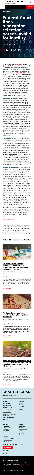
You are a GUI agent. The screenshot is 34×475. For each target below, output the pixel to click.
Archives (21, 433)
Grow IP (6, 429)
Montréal (21, 406)
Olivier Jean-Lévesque (16, 271)
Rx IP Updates (23, 427)
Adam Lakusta (14, 368)
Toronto (21, 404)
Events (21, 432)
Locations (30, 6)
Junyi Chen (6, 219)
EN (6, 6)
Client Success (23, 429)
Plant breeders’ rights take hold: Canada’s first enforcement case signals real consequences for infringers (17, 363)
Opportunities (8, 440)
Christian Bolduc (14, 319)
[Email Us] (30, 2)
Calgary (21, 409)
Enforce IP (7, 427)
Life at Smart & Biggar (10, 438)
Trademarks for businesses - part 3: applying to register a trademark (15, 315)
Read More (7, 288)
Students (6, 441)
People (5, 401)
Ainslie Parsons (24, 368)
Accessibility (7, 405)
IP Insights (22, 426)
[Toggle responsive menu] (2, 7)
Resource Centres (24, 435)
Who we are (6, 403)
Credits (17, 473)
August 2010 (18, 64)
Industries (6, 430)
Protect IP (6, 426)
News (20, 430)
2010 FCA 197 (21, 73)
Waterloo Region (23, 410)
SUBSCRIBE (7, 447)
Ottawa (21, 403)
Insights (20, 424)
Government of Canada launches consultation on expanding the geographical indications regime (15, 266)
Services (5, 424)
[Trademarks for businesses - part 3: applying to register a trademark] (17, 301)
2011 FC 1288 (20, 95)
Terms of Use (7, 412)
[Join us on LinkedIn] (26, 2)
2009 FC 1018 (7, 74)
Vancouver (22, 407)
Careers (5, 436)
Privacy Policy (7, 407)
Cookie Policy (7, 410)
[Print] (3, 49)
